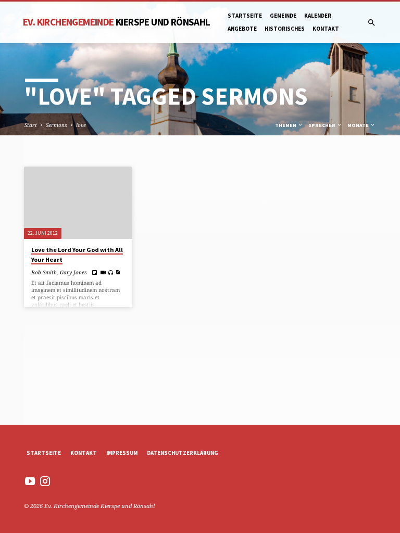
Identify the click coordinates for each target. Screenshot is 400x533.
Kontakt (325, 28)
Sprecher (322, 125)
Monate (358, 125)
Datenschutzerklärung (182, 452)
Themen (286, 125)
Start (30, 125)
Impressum (122, 452)
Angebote (242, 28)
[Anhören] (111, 272)
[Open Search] (371, 23)
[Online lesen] (95, 272)
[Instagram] (45, 481)
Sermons (56, 125)
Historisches (285, 28)
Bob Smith (44, 272)
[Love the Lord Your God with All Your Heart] (78, 203)
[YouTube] (30, 481)
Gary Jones (73, 272)
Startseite (245, 15)
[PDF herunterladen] (117, 272)
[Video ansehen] (102, 272)
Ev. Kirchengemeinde (116, 22)
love (81, 125)
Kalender (317, 15)
